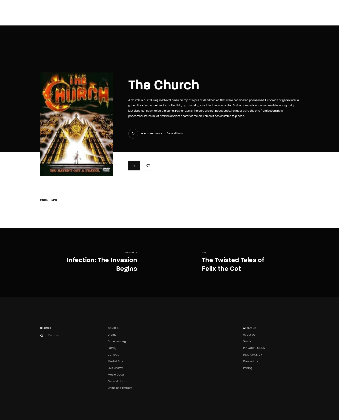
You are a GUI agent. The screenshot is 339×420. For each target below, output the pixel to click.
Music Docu (116, 374)
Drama (112, 334)
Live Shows (115, 368)
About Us (249, 334)
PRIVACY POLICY (254, 348)
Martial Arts (115, 361)
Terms (247, 341)
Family (112, 348)
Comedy (113, 354)
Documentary (117, 341)
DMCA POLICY (252, 354)
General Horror (175, 133)
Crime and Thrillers (120, 388)
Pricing (247, 368)
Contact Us (250, 361)
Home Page (48, 200)
